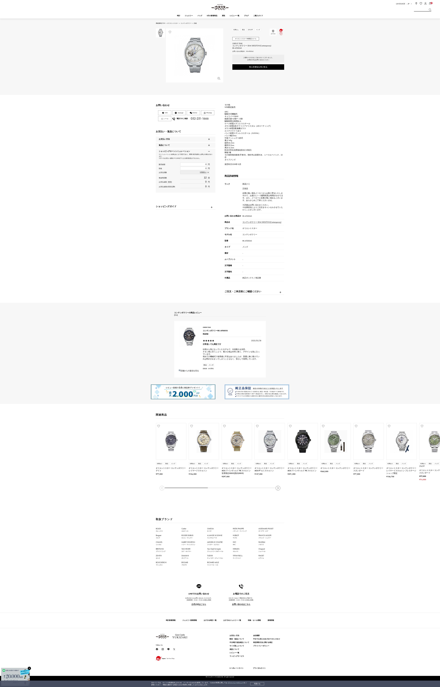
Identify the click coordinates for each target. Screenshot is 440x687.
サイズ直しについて (237, 646)
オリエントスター (172, 23)
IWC (234, 543)
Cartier (185, 530)
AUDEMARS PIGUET (265, 530)
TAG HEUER (186, 550)
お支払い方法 (234, 635)
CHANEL (159, 543)
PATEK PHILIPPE (240, 530)
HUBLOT (236, 536)
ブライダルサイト (259, 668)
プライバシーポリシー (236, 683)
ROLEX (159, 530)
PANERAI (261, 543)
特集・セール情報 (254, 620)
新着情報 (271, 620)
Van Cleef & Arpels (215, 550)
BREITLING (160, 550)
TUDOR (215, 557)
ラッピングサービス (237, 656)
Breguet (158, 536)
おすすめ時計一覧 (210, 620)
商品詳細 (205, 334)
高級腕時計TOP (160, 23)
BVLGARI (185, 563)
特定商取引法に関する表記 (262, 642)
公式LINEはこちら (198, 604)
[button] (278, 488)
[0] (430, 3)
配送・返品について (237, 639)
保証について (234, 649)
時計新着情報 (171, 620)
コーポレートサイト (236, 668)
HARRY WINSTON (188, 543)
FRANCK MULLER (264, 536)
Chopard (261, 550)
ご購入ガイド (258, 16)
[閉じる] (29, 668)
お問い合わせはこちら (241, 604)
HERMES (236, 550)
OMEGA (210, 530)
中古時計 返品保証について (239, 642)
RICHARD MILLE (213, 563)
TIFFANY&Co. (238, 557)
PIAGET (261, 557)
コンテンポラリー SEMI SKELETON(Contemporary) (261, 222)
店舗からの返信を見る (189, 371)
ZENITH (159, 557)
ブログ (246, 16)
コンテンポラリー (186, 23)
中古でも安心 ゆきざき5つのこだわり (266, 639)
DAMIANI (185, 557)
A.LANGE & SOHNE (214, 536)
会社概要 (256, 635)
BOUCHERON (161, 563)
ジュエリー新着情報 (189, 620)
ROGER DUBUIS (187, 536)
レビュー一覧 (234, 653)
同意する (257, 684)
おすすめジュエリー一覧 (232, 620)
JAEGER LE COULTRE (215, 543)
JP (408, 4)
